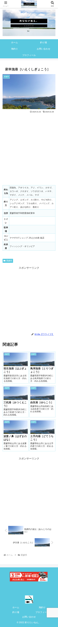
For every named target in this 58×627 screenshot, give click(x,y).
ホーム (15, 607)
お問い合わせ (29, 617)
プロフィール (42, 612)
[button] (52, 472)
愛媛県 (9, 261)
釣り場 (15, 612)
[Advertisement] (29, 299)
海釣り (42, 607)
